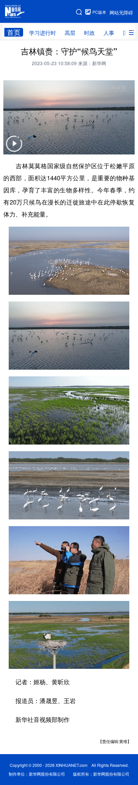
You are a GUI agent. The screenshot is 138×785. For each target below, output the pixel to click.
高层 (70, 33)
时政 (89, 33)
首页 (13, 32)
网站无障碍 (121, 12)
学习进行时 (42, 33)
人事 (109, 33)
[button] (14, 148)
